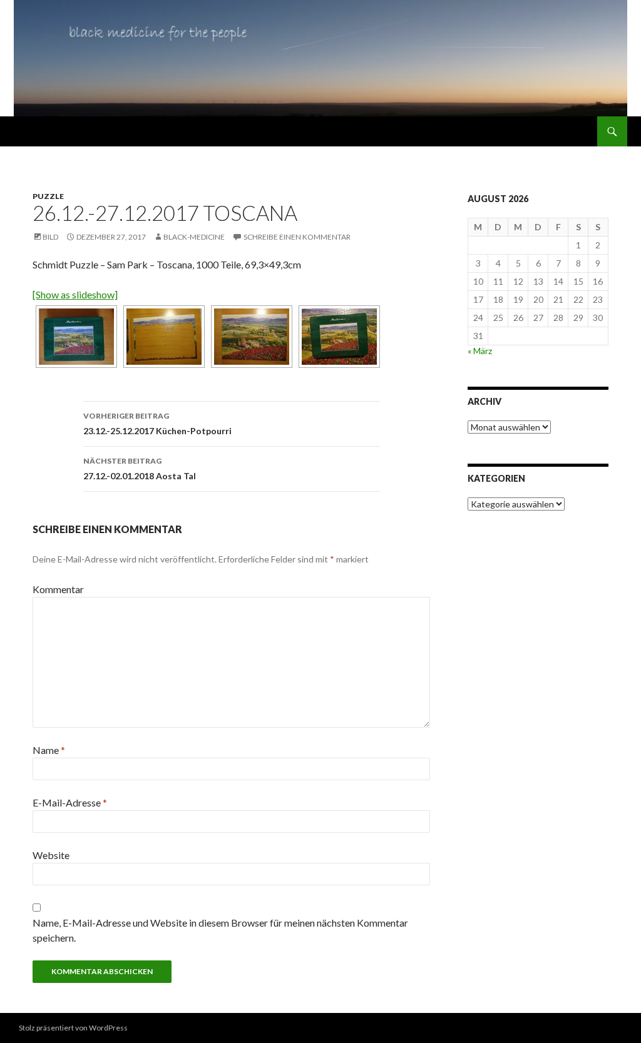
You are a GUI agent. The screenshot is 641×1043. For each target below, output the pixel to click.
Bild (50, 237)
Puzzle (48, 196)
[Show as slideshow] (75, 294)
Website (51, 855)
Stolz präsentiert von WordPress (73, 1027)
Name (49, 750)
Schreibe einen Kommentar (297, 237)
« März (480, 350)
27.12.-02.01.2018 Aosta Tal (139, 468)
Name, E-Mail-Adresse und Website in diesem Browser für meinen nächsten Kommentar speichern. (220, 930)
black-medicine (194, 237)
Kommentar (58, 589)
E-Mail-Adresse (70, 802)
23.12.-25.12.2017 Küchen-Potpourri (157, 423)
